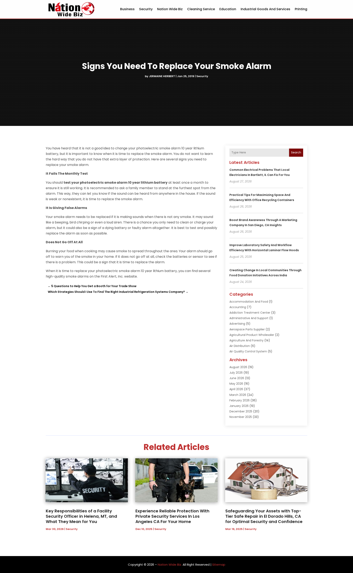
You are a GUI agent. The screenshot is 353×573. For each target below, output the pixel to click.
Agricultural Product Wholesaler (251, 335)
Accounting (237, 307)
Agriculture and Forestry (246, 340)
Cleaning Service (201, 9)
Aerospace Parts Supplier (247, 329)
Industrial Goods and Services (265, 9)
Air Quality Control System (248, 351)
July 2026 (236, 373)
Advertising (237, 324)
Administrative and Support (248, 318)
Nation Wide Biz (170, 9)
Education (227, 9)
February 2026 (239, 400)
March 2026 (237, 395)
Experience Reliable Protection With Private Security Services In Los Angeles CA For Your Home (172, 516)
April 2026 (236, 389)
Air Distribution (239, 346)
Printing (301, 9)
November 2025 (240, 417)
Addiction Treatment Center (249, 313)
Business (127, 9)
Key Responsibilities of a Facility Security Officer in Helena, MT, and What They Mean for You (81, 516)
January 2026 (239, 406)
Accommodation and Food (248, 302)
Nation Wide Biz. (170, 564)
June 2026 (236, 378)
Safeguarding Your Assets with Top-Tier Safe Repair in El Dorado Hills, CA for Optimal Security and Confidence (264, 516)
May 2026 (236, 384)
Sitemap (218, 564)
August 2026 (238, 367)
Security (146, 9)
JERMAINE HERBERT (162, 76)
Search (296, 152)
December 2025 (240, 411)
